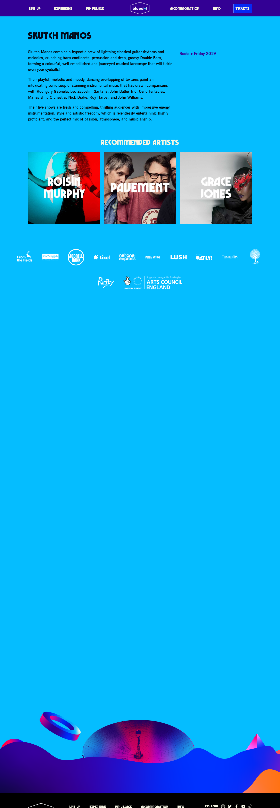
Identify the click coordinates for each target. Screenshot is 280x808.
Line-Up (35, 8)
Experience (63, 8)
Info (217, 8)
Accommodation (184, 8)
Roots (184, 53)
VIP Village (95, 8)
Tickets (243, 8)
